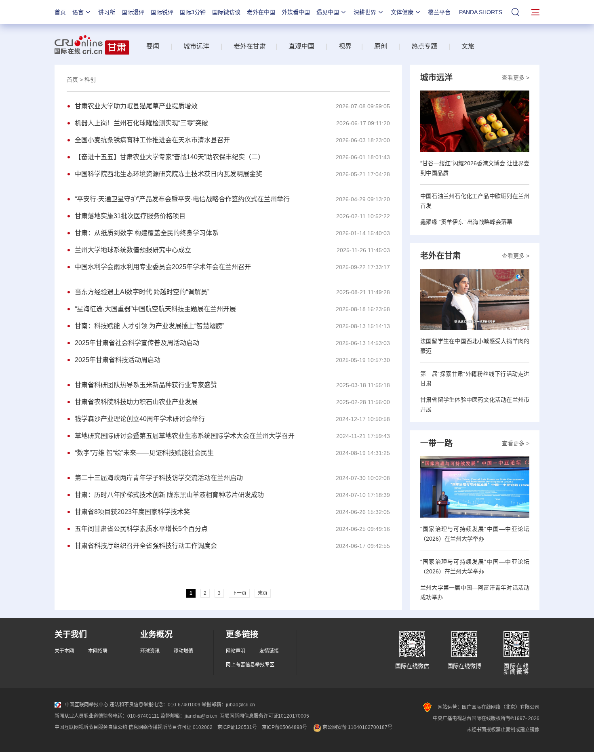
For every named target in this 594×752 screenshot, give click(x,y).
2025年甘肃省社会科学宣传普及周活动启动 (137, 342)
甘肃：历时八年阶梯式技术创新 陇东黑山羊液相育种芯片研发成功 (169, 494)
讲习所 (106, 12)
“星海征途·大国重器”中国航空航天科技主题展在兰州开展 (155, 308)
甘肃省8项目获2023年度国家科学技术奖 (132, 511)
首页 (60, 12)
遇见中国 (327, 12)
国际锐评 (162, 12)
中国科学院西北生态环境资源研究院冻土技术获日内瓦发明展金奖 (168, 174)
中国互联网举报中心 (86, 705)
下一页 (239, 593)
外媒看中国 (296, 12)
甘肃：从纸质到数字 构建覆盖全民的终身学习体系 (147, 233)
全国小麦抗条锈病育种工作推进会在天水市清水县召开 (152, 140)
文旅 (467, 46)
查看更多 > (515, 77)
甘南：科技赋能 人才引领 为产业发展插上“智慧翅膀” (149, 325)
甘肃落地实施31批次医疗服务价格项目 (130, 216)
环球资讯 (150, 651)
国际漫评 (133, 12)
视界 (345, 46)
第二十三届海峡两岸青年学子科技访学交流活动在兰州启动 (159, 477)
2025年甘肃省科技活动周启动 (117, 359)
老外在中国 (261, 12)
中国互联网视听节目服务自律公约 (91, 727)
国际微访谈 (226, 12)
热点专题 (424, 46)
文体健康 (402, 12)
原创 (380, 46)
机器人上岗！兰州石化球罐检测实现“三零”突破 (141, 123)
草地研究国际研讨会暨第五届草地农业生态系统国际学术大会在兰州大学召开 (185, 435)
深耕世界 (365, 12)
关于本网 (64, 651)
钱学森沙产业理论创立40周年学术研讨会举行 (140, 418)
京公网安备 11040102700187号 (356, 727)
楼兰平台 (439, 12)
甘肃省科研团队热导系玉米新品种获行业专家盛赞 (146, 384)
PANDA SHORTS (480, 12)
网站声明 (235, 651)
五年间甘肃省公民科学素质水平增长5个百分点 (141, 528)
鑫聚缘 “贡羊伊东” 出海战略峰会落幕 (466, 222)
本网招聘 (97, 651)
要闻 (152, 46)
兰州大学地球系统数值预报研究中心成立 (133, 249)
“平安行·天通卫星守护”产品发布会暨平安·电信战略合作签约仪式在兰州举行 (182, 199)
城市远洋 (196, 46)
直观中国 (301, 46)
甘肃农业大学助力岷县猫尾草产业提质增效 (136, 106)
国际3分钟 (193, 12)
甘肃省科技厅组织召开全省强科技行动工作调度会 (146, 545)
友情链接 (269, 651)
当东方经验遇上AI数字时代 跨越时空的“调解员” (142, 292)
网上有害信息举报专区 (250, 665)
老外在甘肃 (251, 46)
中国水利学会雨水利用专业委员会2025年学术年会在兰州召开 (163, 266)
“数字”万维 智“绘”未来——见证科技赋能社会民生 (144, 452)
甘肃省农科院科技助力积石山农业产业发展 (136, 401)
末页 (263, 593)
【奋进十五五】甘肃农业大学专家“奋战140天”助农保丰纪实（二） (169, 157)
